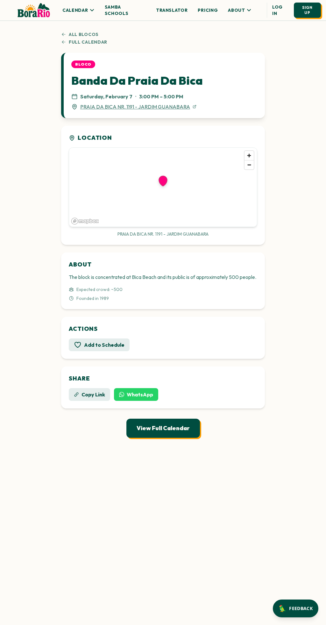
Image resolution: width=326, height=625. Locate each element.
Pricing (208, 10)
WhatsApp (140, 394)
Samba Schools (117, 10)
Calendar (75, 10)
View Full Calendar (163, 428)
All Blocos (84, 34)
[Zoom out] (249, 164)
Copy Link (93, 394)
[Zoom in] (249, 155)
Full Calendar (88, 42)
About (236, 10)
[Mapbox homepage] (85, 221)
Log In (277, 10)
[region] (163, 187)
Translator (172, 10)
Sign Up (307, 10)
